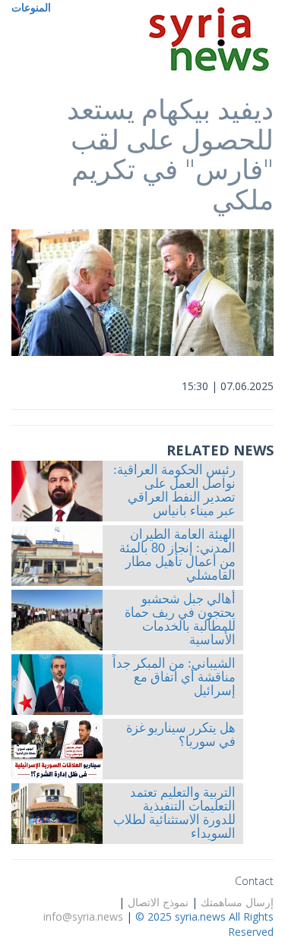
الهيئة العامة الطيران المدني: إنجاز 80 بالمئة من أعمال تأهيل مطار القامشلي (177, 556)
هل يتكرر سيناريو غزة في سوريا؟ (181, 736)
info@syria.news (83, 916)
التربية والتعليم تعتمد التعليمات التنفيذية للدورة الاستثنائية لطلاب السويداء (174, 814)
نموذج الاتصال (158, 902)
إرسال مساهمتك (237, 902)
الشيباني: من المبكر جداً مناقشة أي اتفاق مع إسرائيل (174, 678)
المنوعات (31, 7)
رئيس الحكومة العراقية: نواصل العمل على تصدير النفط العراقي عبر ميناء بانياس (174, 491)
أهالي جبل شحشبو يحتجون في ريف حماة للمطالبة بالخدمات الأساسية (180, 621)
